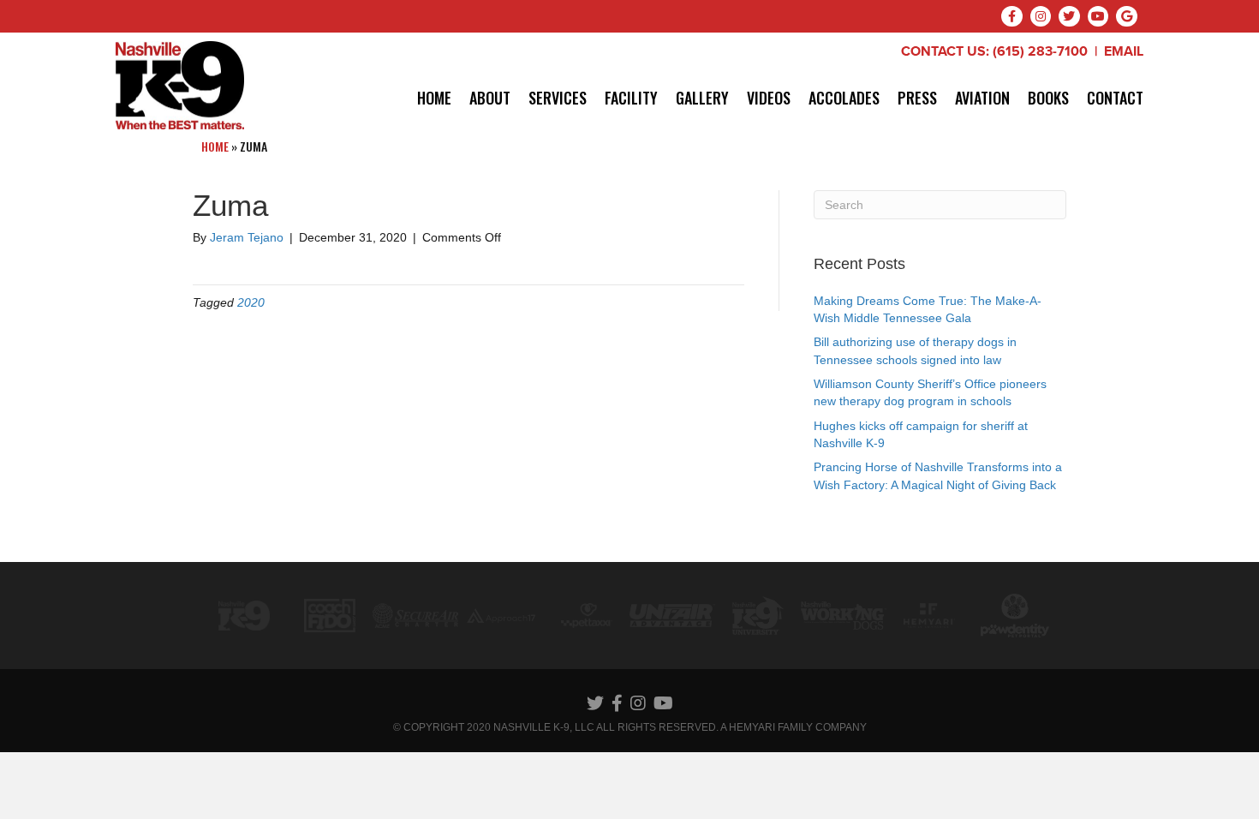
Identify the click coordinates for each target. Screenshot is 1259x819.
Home (434, 98)
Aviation (982, 98)
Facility (631, 98)
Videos (769, 98)
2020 (251, 302)
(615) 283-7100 (1040, 51)
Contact (1115, 98)
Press (917, 98)
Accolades (844, 98)
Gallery (702, 98)
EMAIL (1123, 51)
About (489, 98)
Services (557, 98)
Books (1048, 98)
